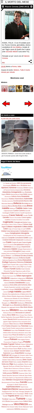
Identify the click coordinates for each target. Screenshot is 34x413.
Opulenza (15, 321)
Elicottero (24, 255)
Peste (10, 335)
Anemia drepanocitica (16, 190)
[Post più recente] (6, 108)
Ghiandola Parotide (9, 271)
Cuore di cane (16, 242)
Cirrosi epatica (26, 217)
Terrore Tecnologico (18, 393)
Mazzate (14, 303)
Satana (27, 351)
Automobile (28, 199)
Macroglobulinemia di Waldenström (18, 294)
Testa (26, 393)
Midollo (25, 305)
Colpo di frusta (12, 229)
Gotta (20, 273)
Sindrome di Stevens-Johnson (21, 368)
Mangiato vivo (6, 303)
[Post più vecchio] (28, 108)
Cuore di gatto (26, 242)
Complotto (11, 237)
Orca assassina (22, 321)
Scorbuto (22, 357)
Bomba (15, 206)
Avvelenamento (18, 201)
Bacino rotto (28, 201)
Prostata (4, 344)
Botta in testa (22, 206)
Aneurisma (6, 192)
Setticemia (5, 364)
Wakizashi (26, 407)
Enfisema (22, 258)
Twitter (30, 399)
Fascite (13, 264)
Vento (30, 404)
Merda (12, 305)
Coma (3, 231)
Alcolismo (24, 185)
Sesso (30, 362)
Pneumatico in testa (22, 337)
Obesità (10, 319)
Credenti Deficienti (9, 240)
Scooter (16, 357)
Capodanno (28, 213)
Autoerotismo (19, 199)
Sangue (16, 351)
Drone (8, 255)
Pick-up (25, 335)
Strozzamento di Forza (8, 382)
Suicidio (23, 382)
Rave (24, 346)
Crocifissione (27, 240)
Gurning (30, 273)
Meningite (6, 305)
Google (16, 273)
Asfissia (14, 196)
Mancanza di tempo (25, 300)
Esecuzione (27, 260)
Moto (13, 315)
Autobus (11, 199)
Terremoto (8, 393)
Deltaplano (27, 244)
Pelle (16, 330)
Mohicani (6, 312)
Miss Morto (24, 307)
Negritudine (9, 317)
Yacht (31, 407)
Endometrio (15, 258)
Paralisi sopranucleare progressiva (21, 328)
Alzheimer (13, 188)
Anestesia (27, 190)
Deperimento (26, 247)
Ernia (15, 260)
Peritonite (21, 330)
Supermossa (24, 387)
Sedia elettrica (11, 359)
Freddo (29, 266)
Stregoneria (28, 380)
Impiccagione (26, 276)
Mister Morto (5, 310)
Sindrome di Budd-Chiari (16, 366)
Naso (26, 315)
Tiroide (31, 393)
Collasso (19, 224)
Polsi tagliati (21, 339)
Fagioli (5, 264)
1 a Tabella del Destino (10, 183)
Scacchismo (19, 353)
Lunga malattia (14, 291)
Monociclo (12, 312)
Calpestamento (8, 210)
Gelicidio (27, 269)
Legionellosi (4, 289)
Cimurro (11, 217)
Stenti (3, 380)
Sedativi (4, 359)
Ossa (11, 324)
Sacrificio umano (27, 348)
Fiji (22, 266)
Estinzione (20, 262)
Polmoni (13, 339)
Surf (10, 391)
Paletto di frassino (11, 326)
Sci (19, 355)
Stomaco (9, 380)
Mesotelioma (18, 305)
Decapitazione (19, 244)
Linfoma (25, 289)
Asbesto (30, 194)
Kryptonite (12, 287)
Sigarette (5, 366)
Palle (19, 326)
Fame (8, 264)
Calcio (25, 208)
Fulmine (6, 269)
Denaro (14, 247)
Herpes (5, 276)
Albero (18, 185)
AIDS (18, 183)
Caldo (30, 208)
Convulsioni (19, 237)
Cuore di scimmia (8, 244)
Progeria (20, 342)
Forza (25, 266)
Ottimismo (16, 324)
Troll (30, 396)
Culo (4, 242)
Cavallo (25, 215)
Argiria (3, 194)
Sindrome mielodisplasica (10, 370)
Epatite (28, 258)
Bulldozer (12, 208)
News (22, 317)
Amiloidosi (20, 187)
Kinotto (6, 287)
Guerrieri (24, 273)
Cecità (30, 215)
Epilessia (5, 260)
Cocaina (13, 219)
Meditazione (21, 303)
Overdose (27, 324)
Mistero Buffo (23, 310)
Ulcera (7, 401)
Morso (9, 315)
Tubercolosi (12, 399)
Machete (5, 294)
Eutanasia (28, 262)
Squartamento (19, 377)
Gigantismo (5, 273)
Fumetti (12, 269)
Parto (13, 330)
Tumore (20, 398)
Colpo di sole (21, 229)
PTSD (3, 326)
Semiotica (19, 359)
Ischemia (24, 285)
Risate (11, 348)
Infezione (29, 278)
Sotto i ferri (28, 373)
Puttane (23, 344)
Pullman (17, 344)
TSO (13, 391)
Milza (29, 305)
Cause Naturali (16, 215)
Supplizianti (5, 391)
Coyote (30, 237)
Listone (5, 292)
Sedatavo (28, 357)
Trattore (21, 396)
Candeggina (6, 213)
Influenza (6, 280)
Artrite (25, 194)
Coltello (28, 229)
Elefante (17, 255)
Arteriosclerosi (15, 194)
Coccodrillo (26, 219)
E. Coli (12, 255)
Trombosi (5, 399)
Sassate (22, 351)
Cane (12, 213)
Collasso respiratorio (14, 227)
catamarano (10, 409)
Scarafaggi (28, 353)
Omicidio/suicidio (22, 319)
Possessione (7, 342)
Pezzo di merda (17, 335)
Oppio (10, 321)
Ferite (10, 266)
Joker (29, 285)
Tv (27, 399)
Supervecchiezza (10, 389)
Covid (25, 238)
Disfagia (20, 249)
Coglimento (8, 222)
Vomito (21, 407)
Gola (11, 273)
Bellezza (17, 203)
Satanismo (6, 353)
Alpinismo (5, 188)
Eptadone (11, 260)
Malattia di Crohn (18, 298)
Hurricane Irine (11, 276)
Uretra (21, 401)
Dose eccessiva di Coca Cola (15, 253)
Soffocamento (7, 373)
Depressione (6, 249)
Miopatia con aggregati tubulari (10, 307)
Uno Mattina (17, 47)
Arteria (8, 194)
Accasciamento (26, 183)
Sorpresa (21, 373)
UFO (3, 401)
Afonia (13, 185)
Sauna (13, 353)
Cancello (27, 210)
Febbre (26, 264)
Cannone (17, 213)
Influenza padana (15, 280)
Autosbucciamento (7, 201)
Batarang (10, 203)
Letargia (11, 289)
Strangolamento (18, 380)
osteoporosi (23, 409)
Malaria (9, 296)
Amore (26, 187)
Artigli (21, 194)
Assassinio (25, 196)
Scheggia (14, 355)
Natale (30, 315)
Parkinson (7, 330)
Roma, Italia (16, 66)
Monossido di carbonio (23, 312)
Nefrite (3, 317)
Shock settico (28, 364)
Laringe (27, 287)
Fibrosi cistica (16, 266)
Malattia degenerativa (18, 296)
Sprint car (12, 377)
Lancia (23, 287)
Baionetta (4, 203)
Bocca (10, 206)
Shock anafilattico (19, 364)
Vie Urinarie (10, 407)
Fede (29, 264)
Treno (26, 396)
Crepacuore (19, 240)
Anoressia (28, 192)
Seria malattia (17, 362)
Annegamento (16, 192)
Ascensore (8, 196)
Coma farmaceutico (12, 231)
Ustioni (25, 401)
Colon (5, 229)
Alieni (29, 185)
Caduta (19, 208)
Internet (6, 282)
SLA (19, 349)
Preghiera (14, 342)
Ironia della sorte (15, 285)
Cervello (6, 217)
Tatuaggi (21, 391)
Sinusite (20, 370)
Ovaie (21, 324)
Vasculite (10, 404)
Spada (4, 375)
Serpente (25, 362)
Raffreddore (29, 344)
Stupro (18, 382)
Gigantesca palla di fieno (23, 271)
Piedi (29, 335)
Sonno (15, 373)
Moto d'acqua (20, 315)
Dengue (18, 247)
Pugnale (11, 344)
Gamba (18, 269)
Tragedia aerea (13, 396)
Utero (30, 401)
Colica (15, 224)
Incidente (5, 278)
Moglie (30, 310)
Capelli (22, 213)
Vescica (4, 407)
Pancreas (24, 326)
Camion (16, 210)
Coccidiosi (19, 219)
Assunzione (5, 199)
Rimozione (5, 348)
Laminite (17, 287)
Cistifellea (8, 219)
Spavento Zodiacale (18, 375)
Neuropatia (16, 317)
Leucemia (18, 289)
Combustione (24, 231)
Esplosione (12, 262)
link (3, 63)
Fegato (5, 267)
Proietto (26, 342)
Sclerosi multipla (8, 357)
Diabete (14, 249)
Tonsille (5, 396)
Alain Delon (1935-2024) (10, 119)
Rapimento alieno (17, 346)
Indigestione (13, 278)
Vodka (16, 407)
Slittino (25, 370)
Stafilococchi (28, 377)
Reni (28, 346)
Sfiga (11, 364)
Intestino (12, 282)
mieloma (17, 409)
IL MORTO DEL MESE (17, 2)
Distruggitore (16, 251)
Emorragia (7, 258)
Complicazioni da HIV (9, 235)
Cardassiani (5, 215)
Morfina (4, 315)
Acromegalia (7, 185)
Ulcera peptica (14, 401)
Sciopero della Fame (26, 355)
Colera (11, 224)
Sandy (12, 351)
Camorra (22, 210)
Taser (17, 391)
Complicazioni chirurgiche (19, 233)
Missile (30, 307)
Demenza (7, 247)
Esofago (5, 262)
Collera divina (27, 227)
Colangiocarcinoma (20, 222)
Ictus (19, 275)
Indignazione (22, 278)
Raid (10, 346)
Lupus (24, 292)
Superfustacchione (13, 387)
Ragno (6, 346)
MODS (28, 292)
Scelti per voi (6, 355)
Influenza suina (26, 280)
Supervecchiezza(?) (25, 389)
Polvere (27, 339)
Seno (25, 360)
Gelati (23, 269)
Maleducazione (14, 300)
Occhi (15, 319)
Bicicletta (25, 203)
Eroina (20, 260)
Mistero (16, 70)
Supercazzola (23, 384)
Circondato (18, 217)
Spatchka (9, 375)
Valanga (5, 404)
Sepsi (11, 362)
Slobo (29, 370)
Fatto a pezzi (19, 264)
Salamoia (6, 351)
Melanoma (28, 303)
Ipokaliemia (6, 285)
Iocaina (27, 282)
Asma (19, 196)
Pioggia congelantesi (9, 337)
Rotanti (15, 348)
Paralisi (8, 328)
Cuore (8, 242)
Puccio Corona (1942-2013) (17, 7)
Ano (23, 192)
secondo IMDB (11, 52)
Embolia (30, 255)
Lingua (31, 289)
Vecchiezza (21, 404)
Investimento (20, 283)
